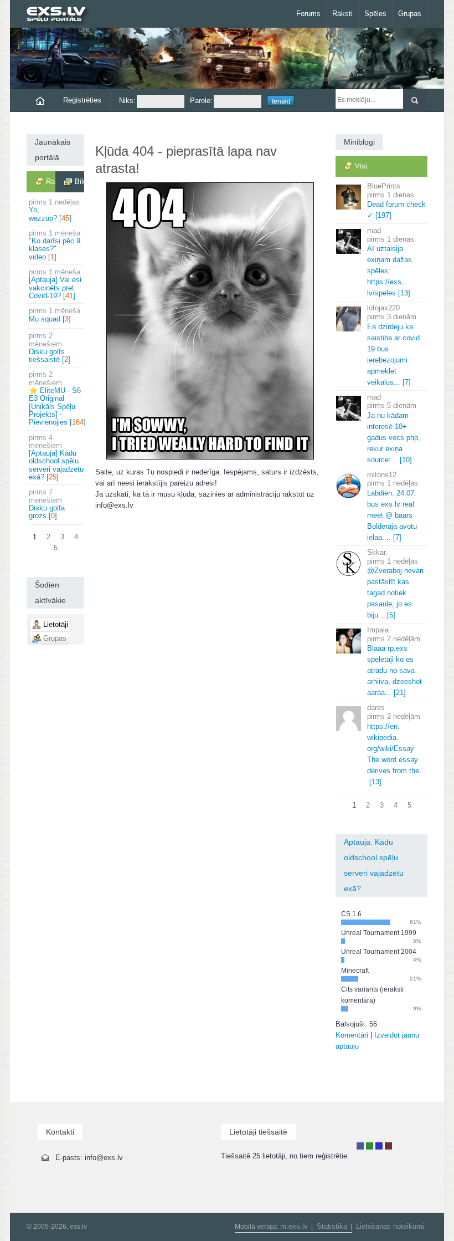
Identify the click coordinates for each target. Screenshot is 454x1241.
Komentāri (352, 1035)
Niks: (127, 100)
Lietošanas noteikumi (390, 1226)
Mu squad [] (54, 315)
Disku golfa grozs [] (47, 504)
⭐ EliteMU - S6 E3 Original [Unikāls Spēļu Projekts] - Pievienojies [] (56, 398)
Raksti (342, 13)
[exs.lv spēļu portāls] (61, 15)
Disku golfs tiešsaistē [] (49, 347)
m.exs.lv (294, 1226)
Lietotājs (360, 1146)
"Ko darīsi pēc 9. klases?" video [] (55, 245)
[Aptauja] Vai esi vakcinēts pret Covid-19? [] (55, 284)
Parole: (201, 100)
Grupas (409, 13)
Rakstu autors (369, 1146)
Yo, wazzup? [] (54, 210)
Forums (308, 13)
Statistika (332, 1226)
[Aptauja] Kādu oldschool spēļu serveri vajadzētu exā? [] (56, 457)
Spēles (375, 13)
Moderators (379, 1146)
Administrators (388, 1146)
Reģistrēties (82, 100)
